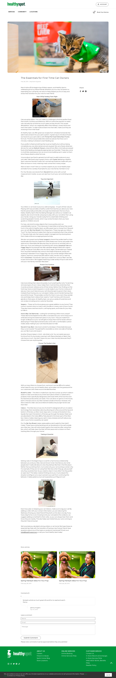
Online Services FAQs (68, 656)
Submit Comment (31, 638)
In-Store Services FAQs (94, 658)
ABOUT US (41, 651)
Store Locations (42, 660)
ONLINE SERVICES (68, 651)
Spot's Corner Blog (43, 658)
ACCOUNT (103, 4)
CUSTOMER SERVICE (94, 651)
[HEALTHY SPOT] (16, 4)
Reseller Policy (91, 665)
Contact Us (90, 653)
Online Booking (66, 653)
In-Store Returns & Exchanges (96, 656)
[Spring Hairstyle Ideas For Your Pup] (39, 564)
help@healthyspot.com (29, 532)
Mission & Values (43, 656)
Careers (39, 653)
